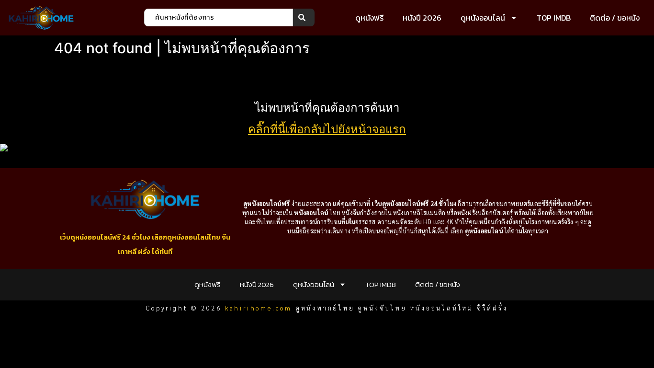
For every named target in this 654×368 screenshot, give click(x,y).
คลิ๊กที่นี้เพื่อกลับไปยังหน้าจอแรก (327, 129)
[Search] (304, 17)
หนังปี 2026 (422, 17)
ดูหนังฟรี (369, 17)
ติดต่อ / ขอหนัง (615, 17)
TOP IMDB (554, 17)
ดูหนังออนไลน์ (483, 17)
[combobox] (218, 17)
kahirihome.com (258, 308)
